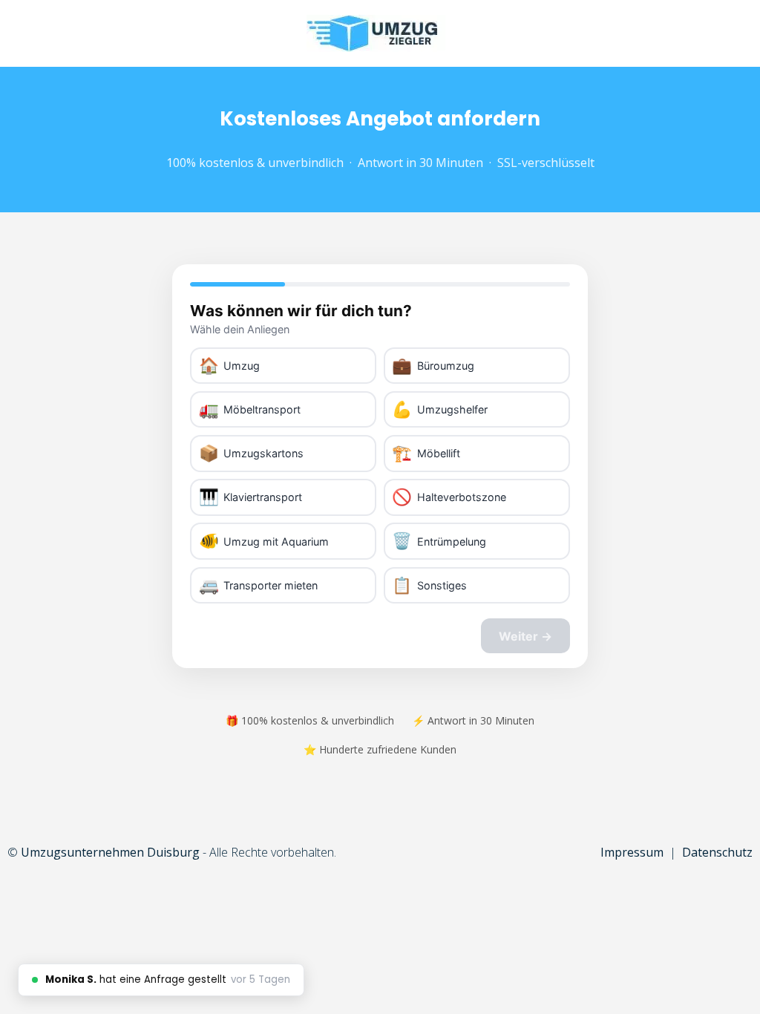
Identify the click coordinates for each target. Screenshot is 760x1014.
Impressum (632, 852)
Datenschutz (717, 852)
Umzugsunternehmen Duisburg (110, 852)
